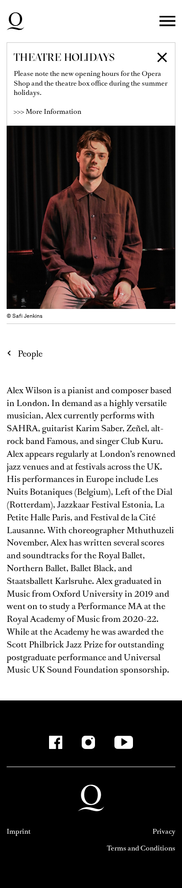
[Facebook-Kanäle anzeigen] (55, 742)
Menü (167, 21)
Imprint (18, 831)
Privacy (163, 831)
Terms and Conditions (141, 848)
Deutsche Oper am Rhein (15, 21)
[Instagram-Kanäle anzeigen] (88, 742)
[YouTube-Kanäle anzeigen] (123, 742)
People (30, 354)
